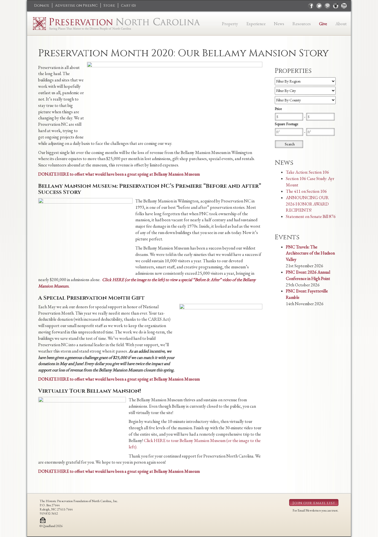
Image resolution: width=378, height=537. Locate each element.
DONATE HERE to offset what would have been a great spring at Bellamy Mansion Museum (119, 174)
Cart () (128, 5)
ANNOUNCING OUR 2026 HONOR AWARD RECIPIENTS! (307, 204)
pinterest (327, 6)
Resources (301, 24)
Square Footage (286, 123)
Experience (256, 24)
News (279, 24)
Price (278, 108)
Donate (41, 5)
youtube (344, 6)
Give (323, 24)
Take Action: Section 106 (307, 172)
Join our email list (313, 502)
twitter (319, 6)
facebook (311, 6)
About (341, 24)
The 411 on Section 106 (306, 191)
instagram (335, 6)
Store (109, 5)
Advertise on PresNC (76, 5)
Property (230, 24)
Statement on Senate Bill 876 (311, 216)
